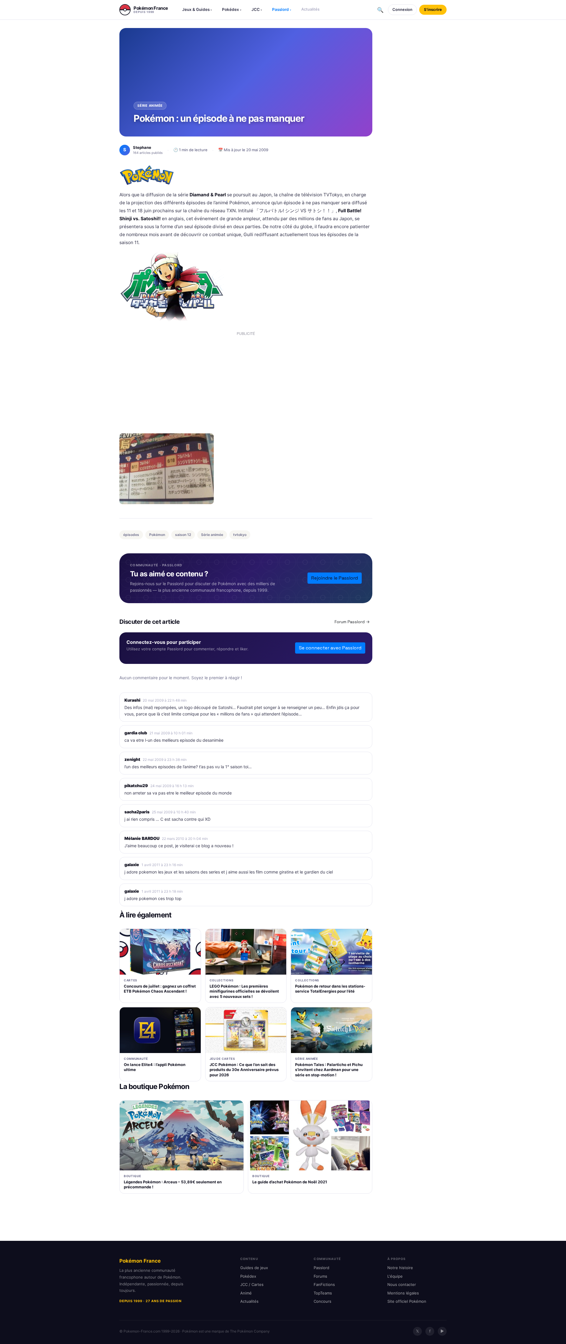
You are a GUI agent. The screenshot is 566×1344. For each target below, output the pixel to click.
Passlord (281, 9)
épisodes (131, 534)
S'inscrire (433, 9)
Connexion (402, 9)
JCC (256, 9)
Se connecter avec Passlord (330, 648)
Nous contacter (401, 1284)
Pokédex (231, 9)
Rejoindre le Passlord (334, 578)
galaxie (131, 864)
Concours (322, 1301)
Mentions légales (403, 1293)
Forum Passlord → (352, 621)
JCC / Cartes (252, 1284)
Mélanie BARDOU (141, 838)
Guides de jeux (254, 1267)
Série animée (212, 534)
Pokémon (157, 534)
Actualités (310, 9)
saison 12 (183, 534)
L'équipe (395, 1276)
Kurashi (132, 700)
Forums (320, 1276)
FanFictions (324, 1284)
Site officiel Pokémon (406, 1301)
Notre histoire (400, 1267)
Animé (246, 1293)
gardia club (135, 732)
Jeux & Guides (197, 9)
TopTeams (323, 1293)
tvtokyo (239, 534)
